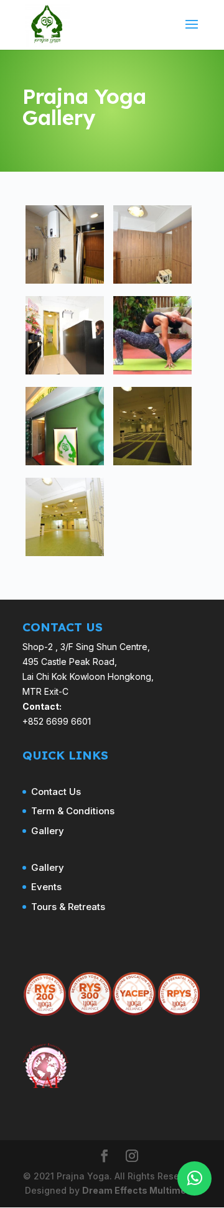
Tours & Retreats (68, 907)
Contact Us (56, 791)
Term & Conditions (72, 811)
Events (46, 887)
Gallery (47, 831)
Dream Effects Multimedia (141, 1190)
